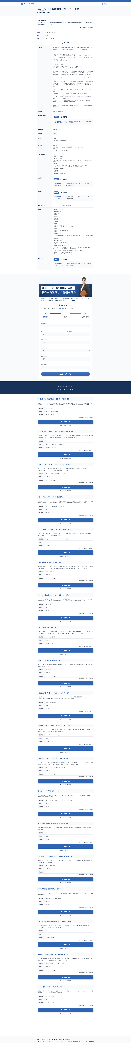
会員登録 (106, 4)
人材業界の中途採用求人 (88, 1042)
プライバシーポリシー (47, 1042)
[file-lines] (39, 20)
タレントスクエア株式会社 (60, 1042)
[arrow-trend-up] (37, 11)
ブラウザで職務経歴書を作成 (74, 1042)
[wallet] (37, 13)
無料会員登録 (58, 121)
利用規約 (39, 1042)
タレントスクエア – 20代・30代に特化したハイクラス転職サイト (54, 1039)
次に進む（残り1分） (65, 374)
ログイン (59, 123)
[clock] (81, 28)
